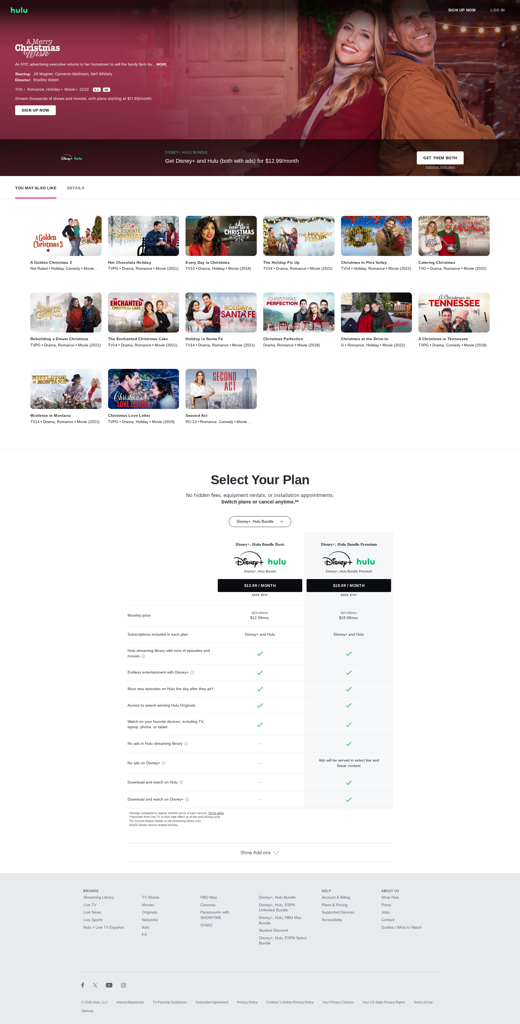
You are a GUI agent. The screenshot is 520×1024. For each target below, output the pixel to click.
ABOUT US (390, 891)
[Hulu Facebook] (87, 985)
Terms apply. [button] (216, 813)
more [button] (162, 64)
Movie (69, 90)
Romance (35, 90)
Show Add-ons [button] (255, 853)
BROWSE (91, 891)
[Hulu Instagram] (123, 985)
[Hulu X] (99, 985)
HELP (326, 891)
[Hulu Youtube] (113, 985)
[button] (35, 186)
